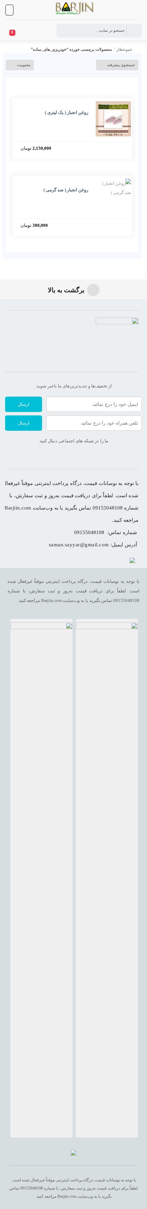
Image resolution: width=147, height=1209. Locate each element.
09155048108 (89, 532)
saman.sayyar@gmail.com (79, 544)
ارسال (23, 404)
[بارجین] (73, 1154)
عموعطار (124, 49)
